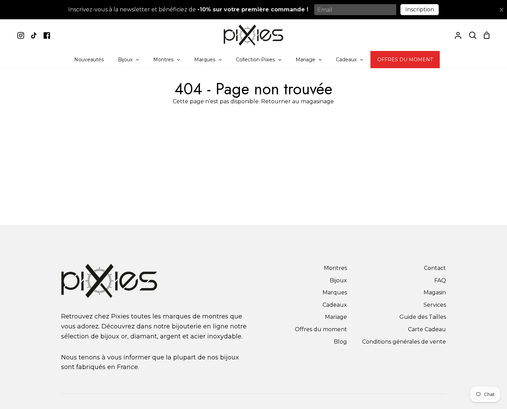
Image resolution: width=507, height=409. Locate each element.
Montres (335, 268)
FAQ (440, 280)
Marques (334, 292)
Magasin (435, 292)
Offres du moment (321, 329)
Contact (435, 268)
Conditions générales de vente (404, 341)
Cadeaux (334, 305)
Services (435, 305)
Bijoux (338, 280)
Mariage (336, 317)
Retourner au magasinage (297, 101)
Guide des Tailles (422, 317)
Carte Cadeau (427, 329)
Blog (340, 341)
